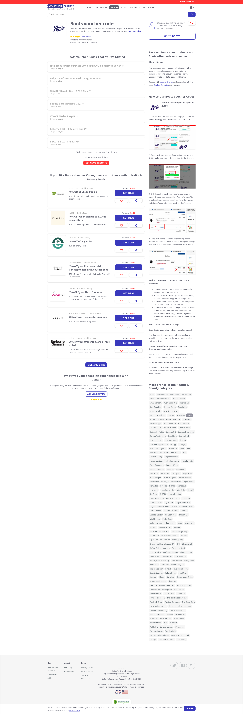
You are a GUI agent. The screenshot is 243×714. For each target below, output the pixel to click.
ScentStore (182, 573)
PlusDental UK (180, 556)
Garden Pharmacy (157, 469)
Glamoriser (164, 473)
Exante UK (173, 448)
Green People (74, 188)
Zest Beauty (181, 639)
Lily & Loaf (169, 502)
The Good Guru (188, 602)
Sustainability (150, 7)
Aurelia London (179, 398)
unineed (169, 614)
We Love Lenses (156, 631)
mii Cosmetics (170, 515)
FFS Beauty (175, 452)
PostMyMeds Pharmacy (159, 560)
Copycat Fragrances (186, 432)
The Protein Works (178, 610)
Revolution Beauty (180, 569)
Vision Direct (180, 614)
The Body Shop (156, 602)
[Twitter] (174, 665)
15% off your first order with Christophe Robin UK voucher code (88, 268)
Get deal (128, 192)
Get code (128, 242)
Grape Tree (187, 473)
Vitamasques (179, 618)
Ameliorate (186, 394)
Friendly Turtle (187, 461)
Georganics (180, 469)
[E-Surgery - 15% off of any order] (58, 243)
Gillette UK (154, 473)
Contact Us (52, 674)
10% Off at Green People (83, 191)
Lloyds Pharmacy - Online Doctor (163, 506)
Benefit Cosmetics (170, 411)
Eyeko (181, 448)
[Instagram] (191, 665)
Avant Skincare (156, 403)
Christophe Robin (75, 263)
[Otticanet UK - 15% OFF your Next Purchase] (58, 294)
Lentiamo (186, 498)
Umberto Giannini (75, 338)
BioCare (171, 415)
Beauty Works (155, 411)
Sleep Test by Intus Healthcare (162, 585)
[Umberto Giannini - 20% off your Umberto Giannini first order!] (58, 343)
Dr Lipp (173, 444)
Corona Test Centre (158, 436)
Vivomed (173, 623)
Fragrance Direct (171, 457)
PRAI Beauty (176, 560)
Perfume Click (155, 552)
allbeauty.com (162, 394)
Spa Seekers (179, 589)
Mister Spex (167, 519)
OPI (178, 544)
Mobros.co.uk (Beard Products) (162, 523)
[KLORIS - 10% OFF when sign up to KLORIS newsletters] (58, 218)
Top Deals (135, 7)
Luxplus (175, 511)
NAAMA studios (164, 527)
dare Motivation (171, 440)
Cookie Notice (87, 671)
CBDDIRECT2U (156, 428)
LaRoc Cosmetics (157, 498)
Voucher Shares (166, 82)
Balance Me (184, 403)
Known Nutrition (174, 494)
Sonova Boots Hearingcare (161, 589)
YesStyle (153, 639)
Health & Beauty (87, 188)
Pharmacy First (186, 552)
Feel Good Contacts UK (159, 452)
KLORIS (71, 213)
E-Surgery (72, 238)
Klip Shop (153, 494)
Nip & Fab (154, 540)
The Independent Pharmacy (179, 606)
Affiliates (51, 678)
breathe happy (155, 423)
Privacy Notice (87, 667)
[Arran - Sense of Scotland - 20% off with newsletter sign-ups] (58, 318)
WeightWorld (170, 631)
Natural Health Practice (159, 531)
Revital (168, 569)
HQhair (172, 486)
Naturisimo (154, 535)
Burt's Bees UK (170, 423)
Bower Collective (173, 419)
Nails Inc (177, 527)
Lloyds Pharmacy (183, 502)
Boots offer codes (161, 85)
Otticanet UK (73, 288)
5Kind (152, 394)
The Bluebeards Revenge (177, 598)
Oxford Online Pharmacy (160, 548)
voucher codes (134, 31)
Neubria (184, 535)
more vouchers (96, 365)
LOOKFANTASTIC (186, 506)
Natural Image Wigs (179, 531)
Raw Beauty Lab (178, 564)
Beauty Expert (170, 407)
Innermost (154, 490)
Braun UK (187, 419)
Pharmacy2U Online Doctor (161, 556)
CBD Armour (183, 423)
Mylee (179, 523)
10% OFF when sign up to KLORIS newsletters (87, 218)
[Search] (192, 14)
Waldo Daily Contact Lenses (161, 627)
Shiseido (153, 577)
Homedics (154, 486)
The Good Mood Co (158, 606)
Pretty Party (189, 560)
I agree (189, 708)
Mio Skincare (155, 519)
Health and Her (185, 477)
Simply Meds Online (185, 577)
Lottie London (155, 511)
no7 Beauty (165, 540)
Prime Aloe (154, 564)
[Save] (121, 201)
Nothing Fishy (177, 540)
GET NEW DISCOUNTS (96, 163)
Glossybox (176, 473)
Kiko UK (190, 490)
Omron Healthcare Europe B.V (162, 544)
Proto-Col (165, 564)
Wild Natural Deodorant (159, 635)
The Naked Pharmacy (158, 610)
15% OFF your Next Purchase (85, 292)
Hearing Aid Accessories (171, 481)
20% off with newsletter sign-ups (88, 316)
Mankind (184, 511)
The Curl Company (172, 602)
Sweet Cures (169, 594)
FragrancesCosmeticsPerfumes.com (164, 461)
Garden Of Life (172, 465)
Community (69, 671)
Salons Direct (170, 573)
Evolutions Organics (158, 448)
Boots (172, 36)
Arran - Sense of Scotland (78, 313)
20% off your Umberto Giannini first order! (89, 343)
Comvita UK (171, 432)
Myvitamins (189, 523)
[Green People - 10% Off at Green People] (58, 193)
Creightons (172, 436)
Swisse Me (181, 594)
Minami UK (183, 515)
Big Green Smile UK (158, 415)
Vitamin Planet (155, 623)
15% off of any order (80, 241)
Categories (101, 7)
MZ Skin (153, 527)
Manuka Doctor (156, 515)
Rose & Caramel (156, 573)
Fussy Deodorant (157, 465)
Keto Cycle (180, 490)
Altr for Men (175, 394)
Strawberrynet (155, 594)
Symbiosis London (157, 598)
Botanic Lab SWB (157, 419)
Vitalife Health (165, 618)
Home (90, 7)
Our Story (68, 667)
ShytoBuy (171, 577)
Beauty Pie (182, 407)
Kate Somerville (167, 490)
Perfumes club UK (170, 552)
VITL (165, 623)
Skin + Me (172, 581)
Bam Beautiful (155, 407)
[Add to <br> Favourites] (192, 23)
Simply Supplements (158, 581)
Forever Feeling (156, 457)
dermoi (183, 440)
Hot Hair (163, 486)
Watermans (179, 627)
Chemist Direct (170, 428)
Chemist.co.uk (184, 428)
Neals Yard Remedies (169, 535)
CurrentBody (184, 436)
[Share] (135, 201)
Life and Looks (156, 502)
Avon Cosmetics (170, 403)
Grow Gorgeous (170, 477)
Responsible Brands (185, 2)
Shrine (161, 577)
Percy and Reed (178, 548)
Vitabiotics (154, 618)
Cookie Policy (74, 710)
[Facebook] (183, 665)
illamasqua (181, 486)
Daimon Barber (156, 440)
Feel (188, 448)
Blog (123, 7)
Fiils (184, 452)
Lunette (167, 511)
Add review (86, 36)
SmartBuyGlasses (184, 585)
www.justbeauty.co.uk (180, 635)
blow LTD (181, 415)
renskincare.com (156, 569)
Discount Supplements (159, 444)
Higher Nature (189, 481)
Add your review (96, 394)
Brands (114, 7)
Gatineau (170, 469)
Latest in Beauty (173, 498)
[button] (191, 7)
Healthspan (154, 481)
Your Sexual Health (166, 639)
